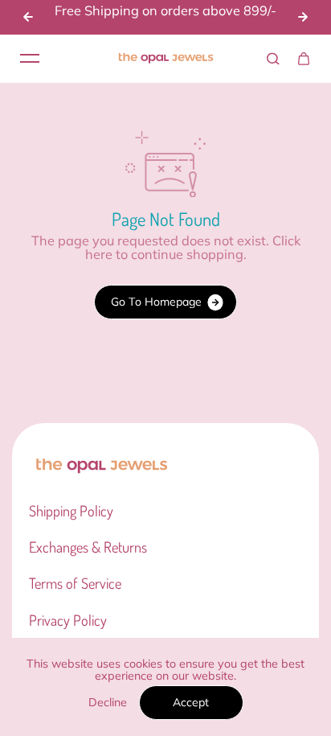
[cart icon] (303, 58)
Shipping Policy (71, 511)
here (98, 254)
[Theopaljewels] (165, 58)
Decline (107, 702)
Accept (191, 702)
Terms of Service (75, 583)
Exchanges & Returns (88, 547)
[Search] (273, 58)
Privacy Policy (68, 620)
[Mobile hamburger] (29, 58)
